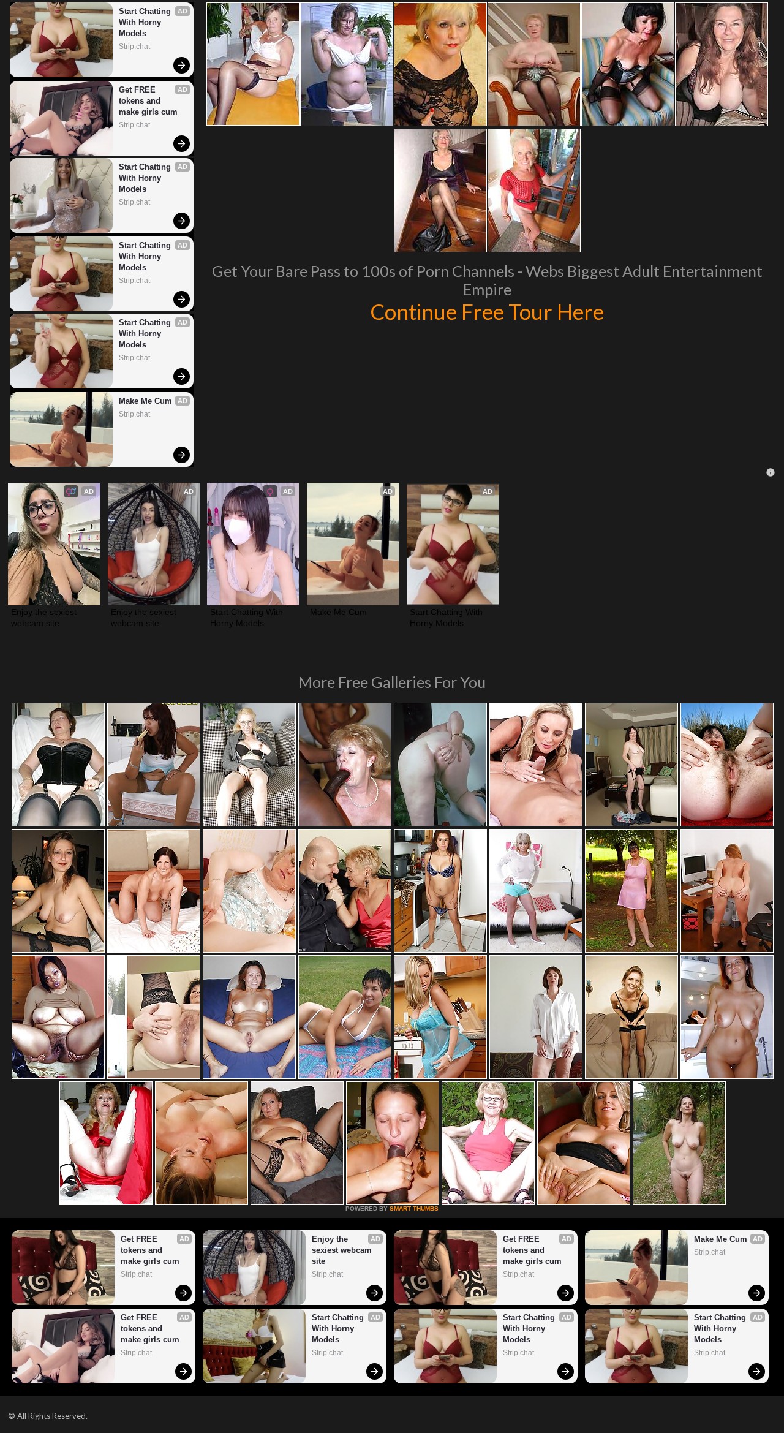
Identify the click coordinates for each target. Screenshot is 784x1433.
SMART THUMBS (414, 1208)
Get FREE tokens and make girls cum (148, 100)
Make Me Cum (145, 401)
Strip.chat (134, 46)
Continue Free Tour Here (487, 311)
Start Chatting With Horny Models (146, 22)
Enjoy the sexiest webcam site (45, 617)
